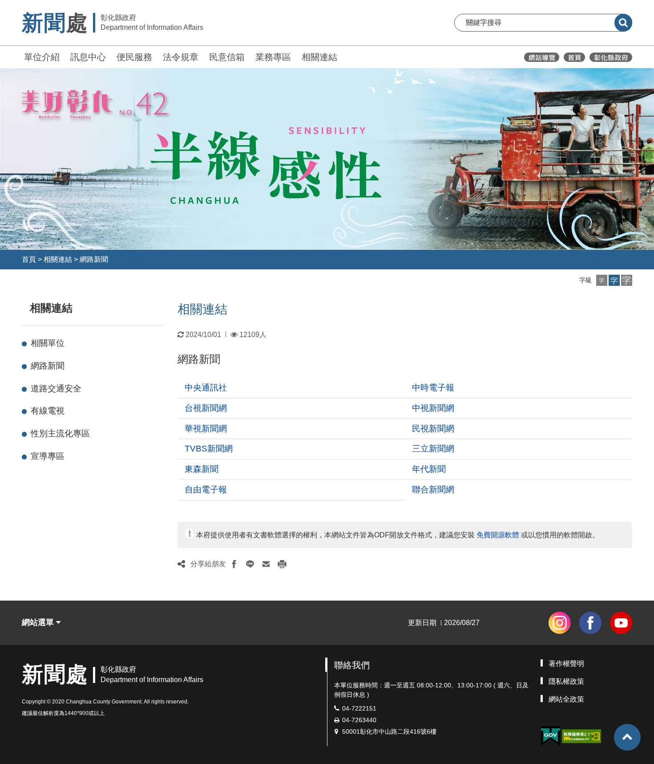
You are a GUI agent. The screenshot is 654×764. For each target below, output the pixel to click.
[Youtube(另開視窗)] (621, 623)
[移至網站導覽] (541, 57)
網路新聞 (94, 259)
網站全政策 (566, 699)
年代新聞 (429, 469)
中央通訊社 (206, 387)
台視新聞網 (206, 408)
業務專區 (273, 57)
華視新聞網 (206, 428)
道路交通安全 (56, 388)
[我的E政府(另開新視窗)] (550, 736)
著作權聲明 (566, 663)
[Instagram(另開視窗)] (560, 623)
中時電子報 (433, 387)
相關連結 (319, 57)
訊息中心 (88, 57)
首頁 (29, 259)
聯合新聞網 (433, 489)
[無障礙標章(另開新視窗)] (581, 735)
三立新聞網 (433, 448)
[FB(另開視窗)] (590, 623)
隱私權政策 (566, 681)
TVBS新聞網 (209, 448)
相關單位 (48, 343)
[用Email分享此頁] (266, 564)
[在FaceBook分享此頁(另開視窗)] (234, 564)
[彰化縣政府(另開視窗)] (610, 57)
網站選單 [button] (39, 622)
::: (17, 56)
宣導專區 (48, 456)
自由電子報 (206, 489)
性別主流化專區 (60, 433)
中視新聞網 (433, 408)
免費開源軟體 (497, 535)
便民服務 (134, 57)
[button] (601, 280)
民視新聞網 (433, 428)
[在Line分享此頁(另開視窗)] (250, 564)
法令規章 (180, 57)
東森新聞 (201, 469)
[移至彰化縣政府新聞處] (574, 57)
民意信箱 (227, 57)
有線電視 (48, 410)
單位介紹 (42, 57)
